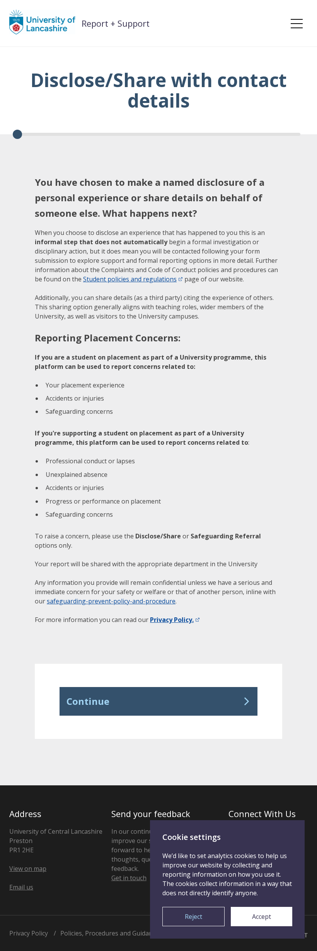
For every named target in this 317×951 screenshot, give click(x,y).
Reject (193, 916)
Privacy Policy (28, 933)
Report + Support (116, 23)
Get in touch (129, 878)
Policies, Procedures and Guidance (109, 933)
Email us (21, 887)
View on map (27, 868)
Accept (261, 916)
